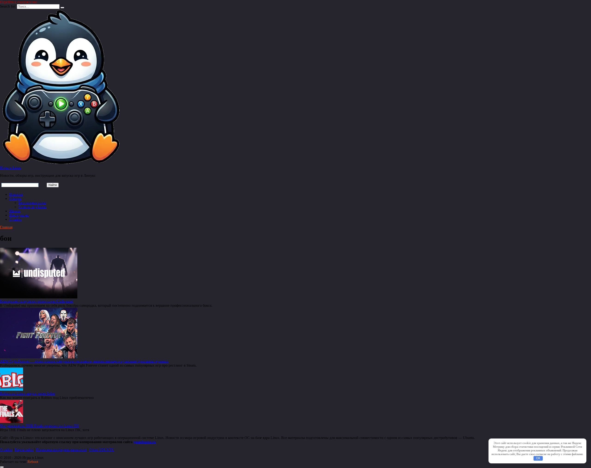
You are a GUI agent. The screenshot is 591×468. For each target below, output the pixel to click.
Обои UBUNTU (102, 450)
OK (538, 458)
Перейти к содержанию (18, 2)
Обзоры (15, 198)
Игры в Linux (10, 168)
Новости (16, 194)
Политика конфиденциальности (61, 450)
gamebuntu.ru (144, 442)
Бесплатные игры (32, 203)
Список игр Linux (32, 207)
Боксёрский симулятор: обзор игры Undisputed (36, 301)
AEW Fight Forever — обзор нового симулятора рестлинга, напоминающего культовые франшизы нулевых (84, 361)
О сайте (15, 219)
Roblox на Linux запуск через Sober (27, 393)
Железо (15, 211)
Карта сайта (24, 450)
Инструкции (19, 215)
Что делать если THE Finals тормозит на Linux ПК (39, 426)
